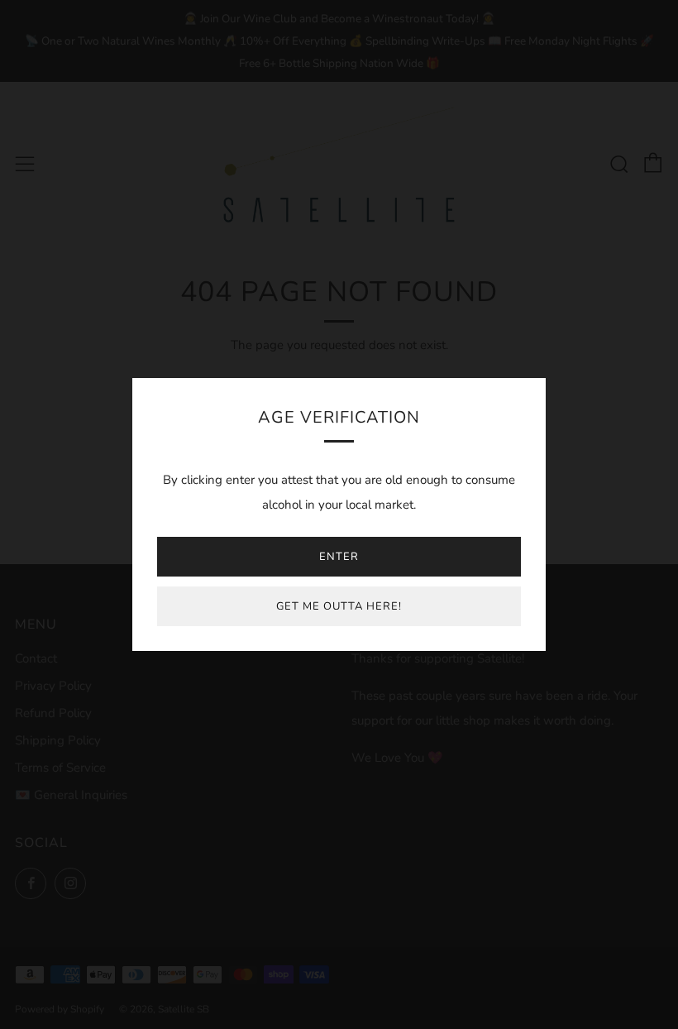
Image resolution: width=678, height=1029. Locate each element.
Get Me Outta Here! (339, 606)
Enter (339, 556)
